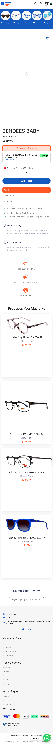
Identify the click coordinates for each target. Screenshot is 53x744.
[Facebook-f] (23, 630)
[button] (47, 37)
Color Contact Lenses (10, 680)
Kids (26, 23)
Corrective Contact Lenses (12, 676)
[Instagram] (30, 630)
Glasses (16, 23)
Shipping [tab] (8, 201)
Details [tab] (7, 190)
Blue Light (37, 23)
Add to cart (26, 180)
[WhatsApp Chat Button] (47, 738)
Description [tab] (9, 195)
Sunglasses (5, 23)
